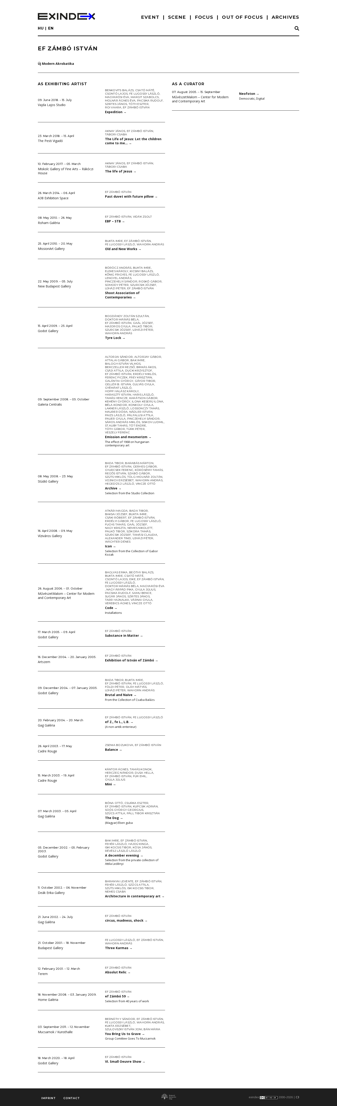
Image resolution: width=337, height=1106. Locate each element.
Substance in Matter (124, 635)
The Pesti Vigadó (50, 141)
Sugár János (115, 596)
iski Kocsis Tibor (118, 847)
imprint (48, 1098)
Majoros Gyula (118, 326)
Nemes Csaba (115, 891)
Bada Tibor (114, 463)
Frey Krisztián (140, 377)
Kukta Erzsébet (117, 1025)
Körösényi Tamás (149, 470)
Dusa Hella (144, 772)
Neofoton (249, 93)
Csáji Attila (114, 370)
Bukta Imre (114, 241)
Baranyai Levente (119, 881)
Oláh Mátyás (136, 686)
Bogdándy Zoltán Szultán (127, 316)
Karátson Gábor (143, 398)
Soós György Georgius (124, 809)
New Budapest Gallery (54, 286)
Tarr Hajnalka (117, 599)
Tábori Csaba (116, 134)
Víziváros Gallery (50, 536)
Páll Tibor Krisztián (143, 813)
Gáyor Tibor (145, 380)
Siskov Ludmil (153, 422)
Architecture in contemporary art (135, 896)
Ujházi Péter (115, 288)
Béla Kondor (116, 405)
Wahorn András (150, 244)
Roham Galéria (49, 223)
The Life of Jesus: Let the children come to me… (133, 141)
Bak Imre (137, 360)
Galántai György (119, 380)
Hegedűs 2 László (119, 483)
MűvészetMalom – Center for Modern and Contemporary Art (66, 595)
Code (111, 608)
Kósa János (142, 847)
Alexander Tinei (118, 538)
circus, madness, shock (126, 920)
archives (285, 17)
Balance (113, 749)
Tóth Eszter (139, 104)
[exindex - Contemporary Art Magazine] (66, 16)
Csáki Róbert (116, 517)
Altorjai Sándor (119, 356)
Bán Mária (152, 1029)
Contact (71, 1098)
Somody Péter (117, 285)
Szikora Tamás (138, 531)
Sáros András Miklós (122, 422)
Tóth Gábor (115, 429)
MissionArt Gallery (51, 248)
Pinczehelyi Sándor (121, 281)
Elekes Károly (116, 271)
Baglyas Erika (116, 572)
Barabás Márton (139, 463)
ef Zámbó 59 (117, 996)
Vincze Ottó (146, 483)
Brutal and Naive (121, 695)
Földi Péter (114, 686)
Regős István (115, 473)
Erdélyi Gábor (117, 521)
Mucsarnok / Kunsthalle (55, 1032)
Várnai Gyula (141, 599)
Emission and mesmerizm (128, 437)
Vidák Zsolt (142, 216)
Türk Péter (135, 429)
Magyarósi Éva (117, 97)
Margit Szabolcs (145, 97)
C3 (297, 1097)
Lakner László (117, 408)
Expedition (116, 112)
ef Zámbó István (136, 107)
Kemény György (117, 401)
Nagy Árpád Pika (120, 589)
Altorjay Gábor (147, 356)
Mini (110, 784)
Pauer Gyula (115, 418)
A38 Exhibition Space (53, 198)
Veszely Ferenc (117, 432)
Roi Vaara (113, 107)
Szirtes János (116, 104)
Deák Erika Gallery (51, 892)
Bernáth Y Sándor (120, 1019)
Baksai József (116, 514)
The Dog (114, 818)
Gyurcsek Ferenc (119, 470)
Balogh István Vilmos (123, 363)
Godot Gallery (48, 331)
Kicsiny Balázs (141, 271)
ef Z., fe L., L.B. (119, 722)
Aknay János (115, 131)
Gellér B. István (118, 384)
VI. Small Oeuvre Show (125, 1061)
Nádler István (140, 411)
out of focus (242, 17)
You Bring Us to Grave (125, 1034)
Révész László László (123, 850)
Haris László (143, 394)
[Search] (297, 28)
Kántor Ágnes (116, 769)
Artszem (44, 662)
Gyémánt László (118, 387)
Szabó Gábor (139, 473)
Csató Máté (144, 90)
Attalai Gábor (117, 360)
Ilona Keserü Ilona (147, 401)
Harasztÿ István (118, 394)
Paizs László (115, 415)
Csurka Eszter (136, 803)
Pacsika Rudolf (150, 100)
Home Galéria (48, 999)
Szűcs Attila (115, 813)
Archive (113, 488)
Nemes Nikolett (139, 528)
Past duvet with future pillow (131, 196)
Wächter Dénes (118, 541)
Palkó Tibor (142, 326)
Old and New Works (123, 249)
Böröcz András (118, 267)
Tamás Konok (141, 769)
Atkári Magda (116, 510)
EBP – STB (115, 221)
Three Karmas (119, 948)
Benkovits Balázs (119, 90)
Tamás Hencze (116, 398)
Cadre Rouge (47, 751)
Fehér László (116, 844)
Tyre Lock (115, 338)
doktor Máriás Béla (122, 319)
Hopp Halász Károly (122, 391)
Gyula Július (145, 589)
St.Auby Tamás (116, 425)
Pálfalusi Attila (140, 415)
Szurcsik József (143, 285)
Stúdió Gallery (48, 481)
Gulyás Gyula (143, 384)
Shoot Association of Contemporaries (122, 295)
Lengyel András (118, 278)
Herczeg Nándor (119, 772)
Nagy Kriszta (115, 528)
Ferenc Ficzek (116, 377)
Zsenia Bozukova (119, 745)
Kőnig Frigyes (116, 274)
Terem (43, 974)
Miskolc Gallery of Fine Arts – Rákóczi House (65, 171)
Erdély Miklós (144, 374)
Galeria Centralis (50, 404)
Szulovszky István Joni (123, 1029)
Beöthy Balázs (141, 572)
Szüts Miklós (115, 476)
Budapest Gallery (50, 948)
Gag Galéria (46, 725)
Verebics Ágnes (117, 603)
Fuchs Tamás (115, 524)
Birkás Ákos (146, 367)
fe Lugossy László (144, 93)
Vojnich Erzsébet (119, 480)
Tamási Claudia (145, 534)
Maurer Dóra (116, 411)
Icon (110, 546)
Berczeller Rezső (120, 367)
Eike (132, 579)
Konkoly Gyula (141, 405)
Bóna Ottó (114, 803)
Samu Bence (141, 593)
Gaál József (143, 323)
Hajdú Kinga (138, 844)
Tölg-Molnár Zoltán (144, 476)
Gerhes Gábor (145, 466)
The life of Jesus (120, 171)
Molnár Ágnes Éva (120, 100)
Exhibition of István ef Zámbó (131, 660)
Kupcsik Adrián (145, 806)
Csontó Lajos (116, 93)
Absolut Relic (118, 972)
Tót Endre (137, 425)
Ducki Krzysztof (138, 370)
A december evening (124, 855)
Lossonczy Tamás (144, 408)
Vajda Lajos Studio (52, 105)
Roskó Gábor (150, 281)
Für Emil (139, 776)
